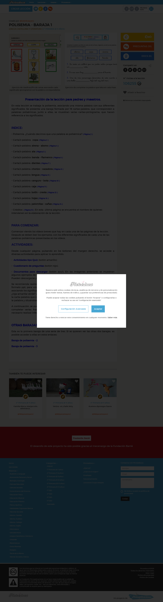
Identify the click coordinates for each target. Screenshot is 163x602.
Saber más (112, 317)
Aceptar (98, 309)
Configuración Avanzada (73, 309)
